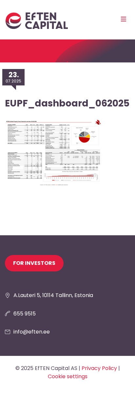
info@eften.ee (31, 331)
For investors (34, 263)
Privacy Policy (99, 368)
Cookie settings (67, 376)
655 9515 (24, 313)
